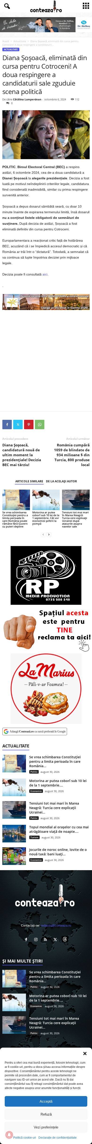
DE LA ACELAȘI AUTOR (61, 481)
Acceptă (46, 1101)
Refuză (46, 1114)
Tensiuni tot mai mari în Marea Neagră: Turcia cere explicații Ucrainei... (54, 807)
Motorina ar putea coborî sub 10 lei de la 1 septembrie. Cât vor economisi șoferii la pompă (45, 518)
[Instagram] (37, 940)
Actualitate (19, 41)
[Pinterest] (28, 424)
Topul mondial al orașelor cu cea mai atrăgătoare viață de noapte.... (59, 829)
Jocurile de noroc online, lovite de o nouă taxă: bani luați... (58, 851)
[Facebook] (7, 424)
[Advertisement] (46, 360)
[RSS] (46, 940)
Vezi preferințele (46, 1127)
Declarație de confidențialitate (57, 1137)
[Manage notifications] (9, 1135)
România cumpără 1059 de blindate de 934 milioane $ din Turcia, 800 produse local (72, 455)
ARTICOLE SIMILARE (29, 481)
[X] (18, 424)
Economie (36, 791)
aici (44, 274)
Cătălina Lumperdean (27, 99)
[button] (85, 1053)
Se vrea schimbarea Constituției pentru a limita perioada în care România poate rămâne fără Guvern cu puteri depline (15, 519)
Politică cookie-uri (24, 1137)
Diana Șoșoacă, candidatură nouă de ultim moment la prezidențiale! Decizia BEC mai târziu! (21, 455)
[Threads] (65, 940)
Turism (34, 837)
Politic (34, 771)
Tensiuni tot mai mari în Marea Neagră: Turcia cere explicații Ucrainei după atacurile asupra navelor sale (75, 519)
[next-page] (48, 534)
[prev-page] (43, 534)
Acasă (5, 41)
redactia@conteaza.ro (56, 925)
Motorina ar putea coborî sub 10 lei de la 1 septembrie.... (58, 782)
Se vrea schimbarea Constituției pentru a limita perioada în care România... (55, 761)
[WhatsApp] (39, 424)
